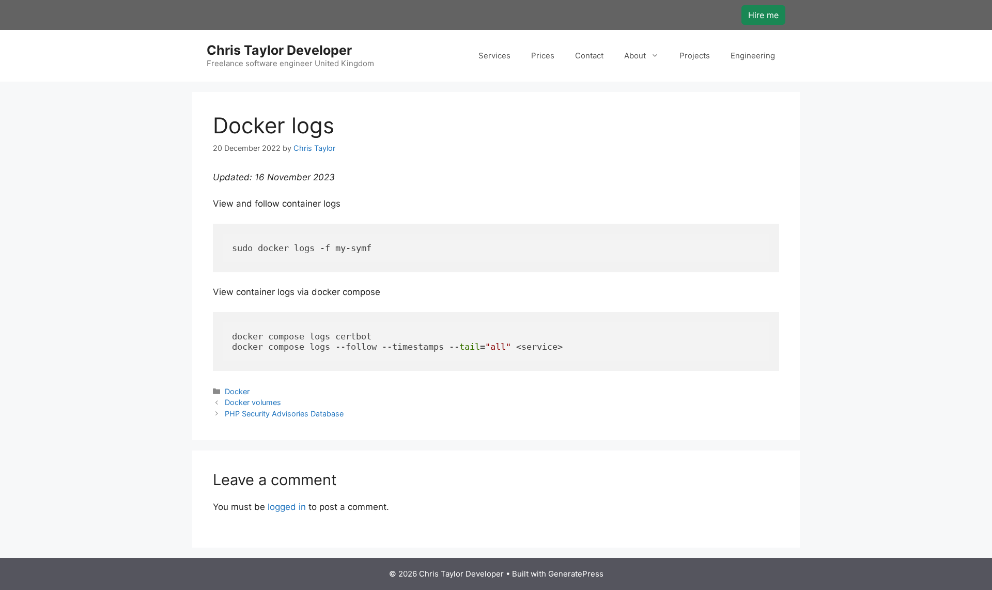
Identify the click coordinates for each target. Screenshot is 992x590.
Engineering (753, 55)
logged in (287, 507)
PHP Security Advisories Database (284, 413)
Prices (542, 55)
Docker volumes (253, 402)
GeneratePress (575, 574)
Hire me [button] (763, 15)
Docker (237, 391)
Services (494, 55)
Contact (589, 55)
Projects (694, 55)
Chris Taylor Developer (279, 50)
